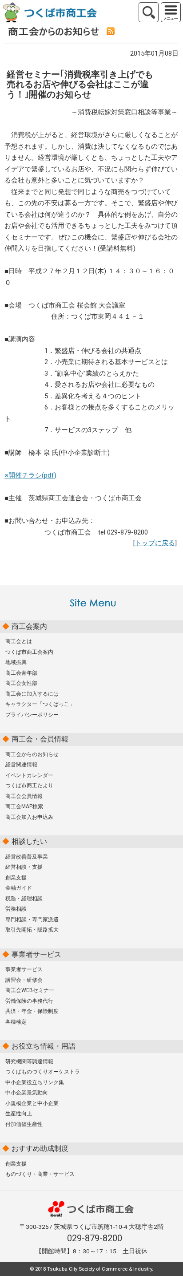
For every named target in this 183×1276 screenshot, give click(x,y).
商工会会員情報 (24, 796)
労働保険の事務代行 (29, 1001)
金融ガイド (18, 888)
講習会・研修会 (24, 980)
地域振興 (16, 662)
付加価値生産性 (24, 1124)
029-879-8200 (94, 1238)
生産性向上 (18, 1113)
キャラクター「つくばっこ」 (40, 704)
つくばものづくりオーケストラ (42, 1072)
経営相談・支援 (24, 867)
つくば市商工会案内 (29, 652)
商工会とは (18, 641)
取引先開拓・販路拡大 (32, 930)
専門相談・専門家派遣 (32, 919)
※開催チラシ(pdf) (30, 475)
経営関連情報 (21, 765)
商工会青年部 (21, 673)
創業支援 (16, 878)
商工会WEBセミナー (29, 990)
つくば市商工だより (29, 785)
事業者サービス (24, 969)
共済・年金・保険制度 (32, 1011)
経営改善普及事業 (26, 857)
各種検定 (16, 1022)
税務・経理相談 (24, 898)
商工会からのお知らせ (32, 754)
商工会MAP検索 (24, 806)
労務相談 (16, 909)
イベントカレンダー (29, 775)
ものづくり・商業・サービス (40, 1174)
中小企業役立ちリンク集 (34, 1082)
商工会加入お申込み (29, 817)
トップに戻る (155, 543)
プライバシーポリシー (32, 715)
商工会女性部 (21, 683)
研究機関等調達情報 (29, 1061)
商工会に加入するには (32, 694)
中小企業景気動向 (26, 1093)
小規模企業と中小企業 (32, 1103)
